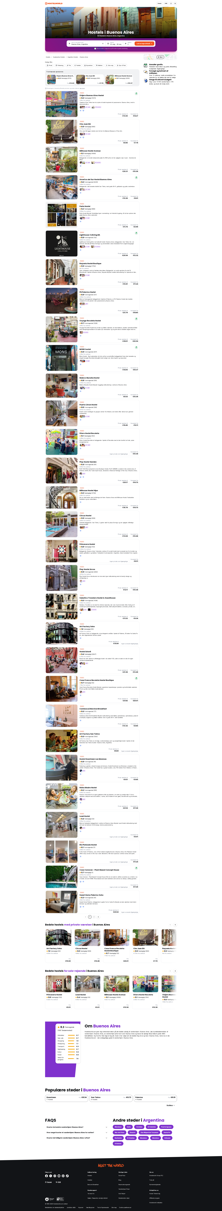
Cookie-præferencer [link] (125, 1207)
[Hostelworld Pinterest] (63, 1176)
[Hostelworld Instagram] (54, 1176)
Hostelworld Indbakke (155, 1202)
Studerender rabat (124, 1198)
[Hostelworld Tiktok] (67, 1176)
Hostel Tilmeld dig (154, 1193)
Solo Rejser (122, 1193)
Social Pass (122, 1175)
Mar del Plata (119, 1132)
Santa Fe (167, 1132)
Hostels (90, 1175)
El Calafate (152, 1127)
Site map (114, 1207)
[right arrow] (175, 924)
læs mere (82, 88)
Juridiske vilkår (71, 1207)
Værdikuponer (90, 1207)
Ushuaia (167, 1138)
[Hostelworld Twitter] (50, 1176)
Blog (120, 1180)
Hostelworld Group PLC (156, 1175)
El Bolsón (118, 1143)
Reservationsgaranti (124, 1184)
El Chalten (131, 1138)
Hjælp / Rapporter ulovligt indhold (97, 1198)
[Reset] (103, 43)
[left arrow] (170, 924)
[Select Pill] (171, 3)
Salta (129, 1127)
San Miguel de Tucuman (149, 1132)
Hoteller (90, 1180)
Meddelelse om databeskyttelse (54, 1207)
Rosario (132, 1132)
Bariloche (118, 1138)
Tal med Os (91, 1193)
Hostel (82, 93)
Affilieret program (154, 1198)
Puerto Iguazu (166, 1127)
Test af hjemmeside (103, 1207)
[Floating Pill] (85, 917)
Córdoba (139, 1127)
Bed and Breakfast (93, 1184)
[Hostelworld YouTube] (59, 1176)
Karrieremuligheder (155, 1184)
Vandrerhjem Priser (124, 1189)
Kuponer (80, 1207)
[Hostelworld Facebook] (46, 1176)
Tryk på (151, 1180)
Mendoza (118, 1127)
